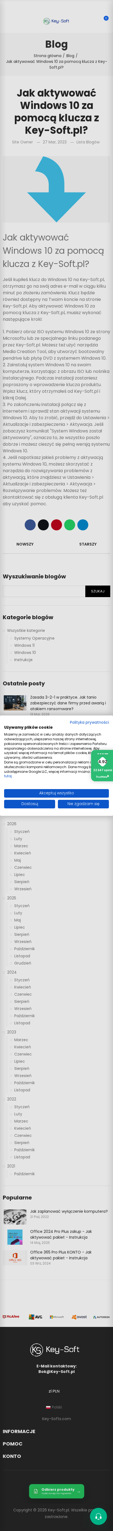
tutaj (8, 776)
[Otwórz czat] (98, 1516)
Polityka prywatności (89, 722)
